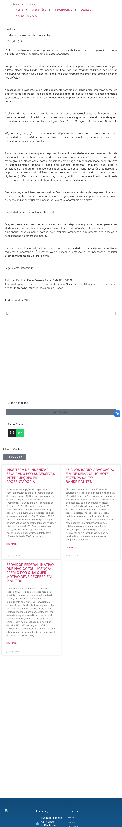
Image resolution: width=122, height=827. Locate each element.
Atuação (86, 9)
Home (19, 9)
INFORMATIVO (63, 9)
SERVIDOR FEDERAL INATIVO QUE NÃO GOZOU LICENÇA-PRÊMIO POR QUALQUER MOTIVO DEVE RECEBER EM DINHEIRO (30, 573)
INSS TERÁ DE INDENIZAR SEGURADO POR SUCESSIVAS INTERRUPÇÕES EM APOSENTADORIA (30, 476)
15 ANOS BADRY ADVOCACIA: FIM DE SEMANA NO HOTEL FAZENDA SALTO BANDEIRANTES (90, 476)
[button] (61, 412)
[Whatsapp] (20, 433)
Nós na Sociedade (27, 16)
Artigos (10, 29)
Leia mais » (12, 544)
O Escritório (39, 9)
